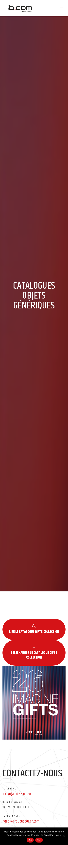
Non (39, 840)
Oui (30, 840)
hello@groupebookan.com (20, 821)
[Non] (64, 836)
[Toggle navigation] (62, 8)
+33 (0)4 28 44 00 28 (16, 794)
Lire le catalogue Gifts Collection (34, 631)
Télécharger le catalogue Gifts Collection (34, 655)
